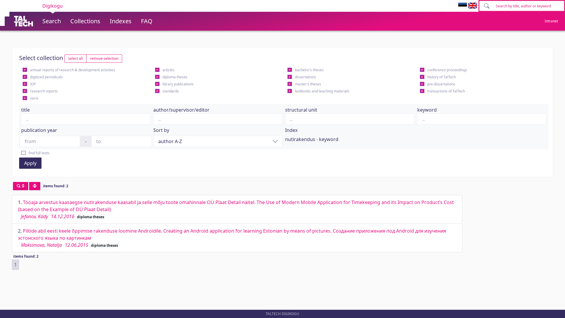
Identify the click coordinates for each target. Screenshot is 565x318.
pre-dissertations (441, 84)
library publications (178, 84)
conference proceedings (447, 69)
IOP (33, 84)
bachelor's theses (309, 69)
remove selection (104, 58)
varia (34, 98)
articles (168, 69)
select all (75, 58)
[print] (34, 186)
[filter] (20, 186)
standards (170, 91)
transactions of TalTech (446, 91)
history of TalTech (441, 77)
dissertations (305, 77)
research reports (44, 91)
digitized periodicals (46, 77)
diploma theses (174, 77)
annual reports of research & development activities (72, 69)
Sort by (161, 130)
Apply (30, 163)
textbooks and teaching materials (322, 91)
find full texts (39, 152)
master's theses (308, 84)
